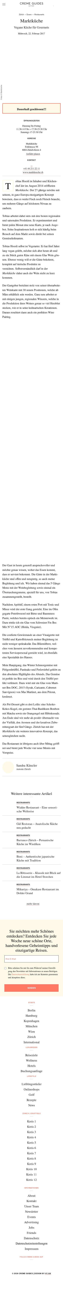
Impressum (31, 1249)
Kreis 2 (31, 1126)
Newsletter (31, 1211)
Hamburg (31, 1015)
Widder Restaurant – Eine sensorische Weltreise (37, 809)
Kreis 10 (31, 1169)
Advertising (31, 1222)
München (32, 1026)
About (31, 1195)
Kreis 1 (31, 1121)
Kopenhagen (31, 1021)
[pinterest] (35, 1265)
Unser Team (31, 1206)
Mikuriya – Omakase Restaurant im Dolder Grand (38, 891)
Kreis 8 (31, 1158)
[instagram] (27, 1265)
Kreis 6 (31, 1148)
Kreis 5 (31, 1142)
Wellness (31, 1060)
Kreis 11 (31, 1174)
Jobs (31, 1227)
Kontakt (31, 1201)
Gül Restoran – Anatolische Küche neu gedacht (37, 826)
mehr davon (33, 903)
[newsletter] (42, 1265)
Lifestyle (31, 1076)
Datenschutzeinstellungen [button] (31, 1243)
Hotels (32, 1066)
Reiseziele (31, 1055)
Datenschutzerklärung (20, 974)
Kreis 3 (31, 1132)
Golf (31, 1094)
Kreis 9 (31, 1164)
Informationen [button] (31, 1188)
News (31, 1105)
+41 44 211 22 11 (31, 168)
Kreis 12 (31, 1180)
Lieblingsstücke (31, 1084)
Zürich (31, 1037)
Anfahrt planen (33, 153)
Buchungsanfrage (31, 1071)
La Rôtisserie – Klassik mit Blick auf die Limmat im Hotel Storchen (39, 875)
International (32, 1042)
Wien (31, 1031)
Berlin (31, 1010)
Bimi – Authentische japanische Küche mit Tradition (35, 858)
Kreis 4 (31, 1137)
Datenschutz (31, 1238)
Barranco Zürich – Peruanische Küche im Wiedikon (35, 842)
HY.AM (48, 1274)
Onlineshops (31, 1089)
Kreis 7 (31, 1153)
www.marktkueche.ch (33, 172)
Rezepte (31, 1100)
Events (31, 1217)
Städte (31, 1002)
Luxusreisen (32, 1047)
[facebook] (20, 1265)
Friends (31, 1233)
